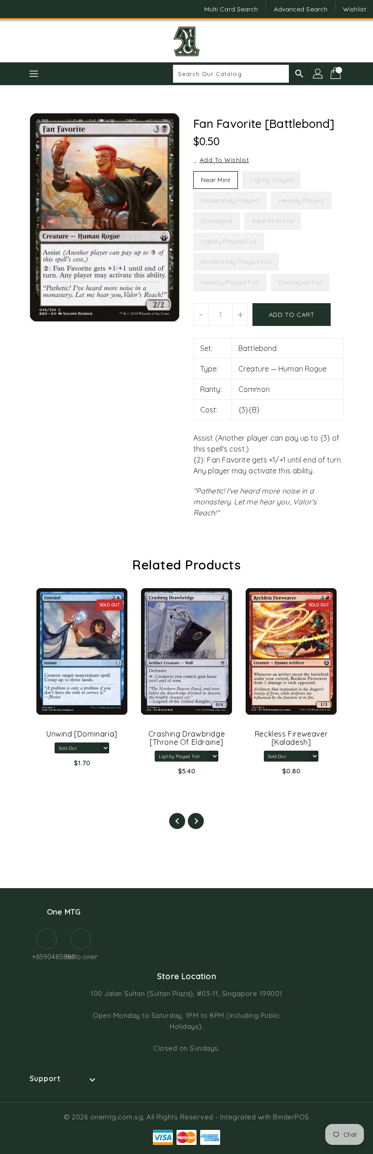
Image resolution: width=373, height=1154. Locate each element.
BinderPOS (291, 1117)
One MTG (64, 911)
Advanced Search (301, 9)
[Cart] (337, 74)
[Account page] (318, 74)
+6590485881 (46, 956)
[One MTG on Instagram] (32, 9)
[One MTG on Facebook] (14, 9)
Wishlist (354, 9)
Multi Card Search (231, 9)
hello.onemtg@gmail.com (81, 956)
